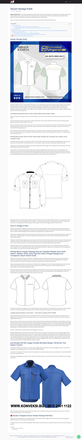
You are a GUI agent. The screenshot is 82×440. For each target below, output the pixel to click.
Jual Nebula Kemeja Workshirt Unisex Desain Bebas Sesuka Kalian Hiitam (27, 26)
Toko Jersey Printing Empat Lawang (30, 435)
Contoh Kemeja (14, 429)
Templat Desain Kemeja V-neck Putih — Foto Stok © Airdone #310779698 (27, 33)
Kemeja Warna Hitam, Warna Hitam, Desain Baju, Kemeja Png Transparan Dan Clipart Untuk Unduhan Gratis (32, 27)
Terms (67, 437)
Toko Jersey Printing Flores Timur (15, 435)
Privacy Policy (68, 436)
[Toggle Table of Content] (69, 24)
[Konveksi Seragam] (12, 2)
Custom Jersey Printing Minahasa (44, 435)
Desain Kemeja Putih (16, 25)
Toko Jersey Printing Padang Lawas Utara (49, 437)
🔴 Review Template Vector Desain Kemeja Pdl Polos (22, 35)
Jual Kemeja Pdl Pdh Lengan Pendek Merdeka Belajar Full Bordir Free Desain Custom (29, 34)
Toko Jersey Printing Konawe (56, 435)
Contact (71, 437)
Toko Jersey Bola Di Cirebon (34, 437)
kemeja (13, 426)
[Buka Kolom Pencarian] (70, 2)
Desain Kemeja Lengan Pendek (17, 428)
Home (66, 1)
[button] (78, 436)
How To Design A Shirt (16, 29)
